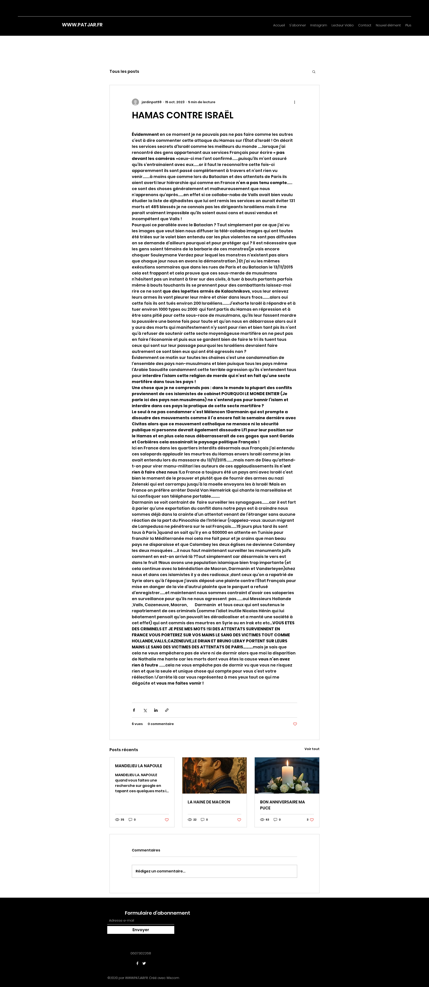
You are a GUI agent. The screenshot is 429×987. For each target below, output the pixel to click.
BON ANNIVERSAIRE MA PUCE (282, 805)
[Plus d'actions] (294, 102)
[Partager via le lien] (167, 710)
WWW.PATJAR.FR (82, 24)
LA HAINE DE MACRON (209, 802)
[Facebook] (137, 963)
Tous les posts (124, 71)
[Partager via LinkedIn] (156, 710)
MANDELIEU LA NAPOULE (138, 766)
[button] (314, 71)
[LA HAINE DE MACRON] (214, 775)
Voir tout (312, 749)
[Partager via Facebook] (134, 710)
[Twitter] (144, 963)
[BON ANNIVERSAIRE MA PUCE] (287, 775)
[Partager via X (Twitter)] (145, 710)
